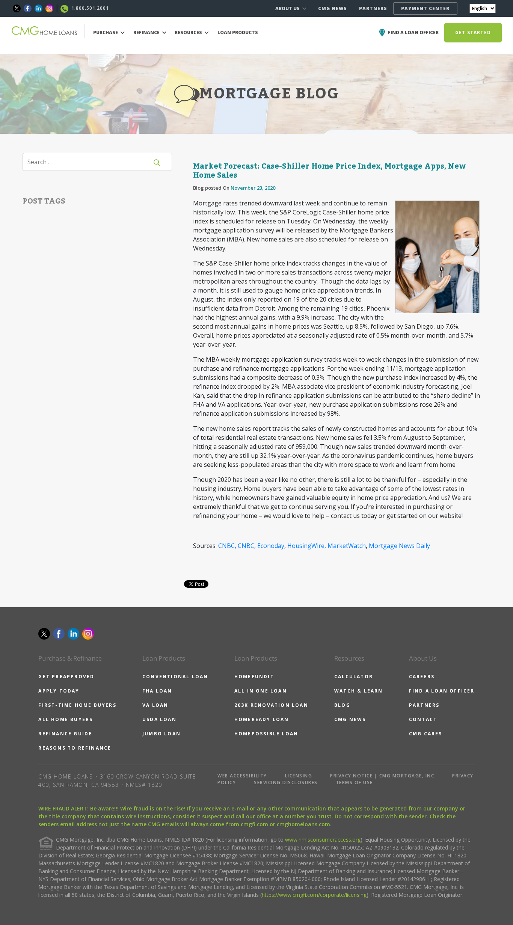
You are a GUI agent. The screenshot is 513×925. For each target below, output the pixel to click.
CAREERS (422, 676)
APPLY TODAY (58, 691)
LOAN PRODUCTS (237, 32)
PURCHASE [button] (106, 32)
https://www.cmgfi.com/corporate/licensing (314, 894)
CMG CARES (425, 733)
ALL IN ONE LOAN (260, 691)
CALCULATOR (353, 676)
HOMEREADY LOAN (261, 719)
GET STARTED (473, 32)
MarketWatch (346, 546)
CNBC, (227, 546)
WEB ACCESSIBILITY (242, 776)
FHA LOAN (157, 691)
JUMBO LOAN (161, 733)
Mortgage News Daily (399, 546)
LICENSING (298, 776)
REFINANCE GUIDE (65, 733)
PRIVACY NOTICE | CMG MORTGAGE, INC (382, 776)
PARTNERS (373, 8)
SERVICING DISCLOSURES (286, 782)
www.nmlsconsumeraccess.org (323, 839)
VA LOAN (155, 705)
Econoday (270, 546)
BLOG (342, 705)
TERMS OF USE (354, 782)
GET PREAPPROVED (66, 676)
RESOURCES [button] (189, 32)
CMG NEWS (332, 8)
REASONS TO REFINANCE (74, 748)
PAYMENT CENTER (425, 8)
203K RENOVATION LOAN (271, 705)
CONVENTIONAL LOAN (175, 676)
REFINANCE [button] (147, 32)
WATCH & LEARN (358, 691)
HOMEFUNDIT (254, 676)
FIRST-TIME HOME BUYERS (77, 705)
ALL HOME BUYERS (65, 719)
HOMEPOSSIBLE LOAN (266, 733)
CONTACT (423, 719)
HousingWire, (306, 546)
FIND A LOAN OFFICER (442, 691)
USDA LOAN (159, 719)
